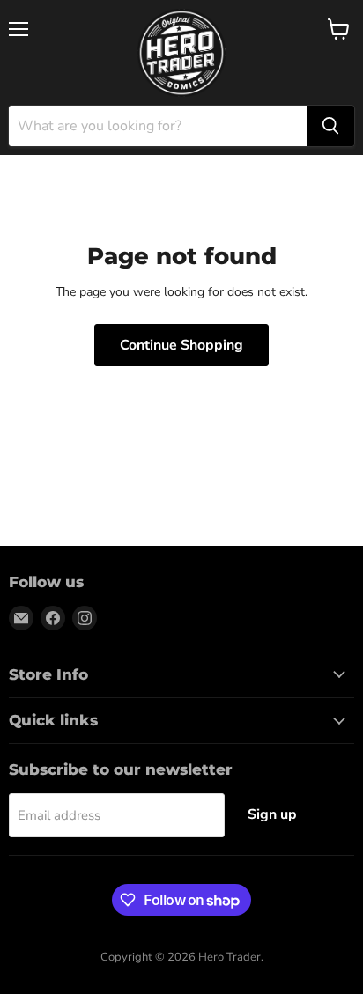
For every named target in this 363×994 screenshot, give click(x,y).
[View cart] (339, 29)
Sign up (272, 814)
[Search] (330, 126)
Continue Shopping (181, 345)
